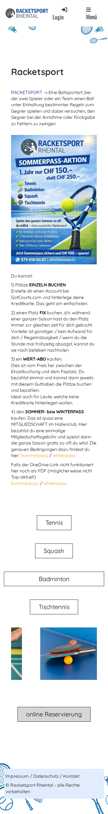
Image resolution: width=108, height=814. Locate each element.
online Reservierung (54, 714)
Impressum (18, 776)
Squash (54, 551)
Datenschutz (46, 776)
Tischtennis (54, 607)
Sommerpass (34, 455)
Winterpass (64, 455)
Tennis (54, 522)
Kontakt (71, 776)
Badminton (54, 579)
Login (58, 17)
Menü (91, 17)
